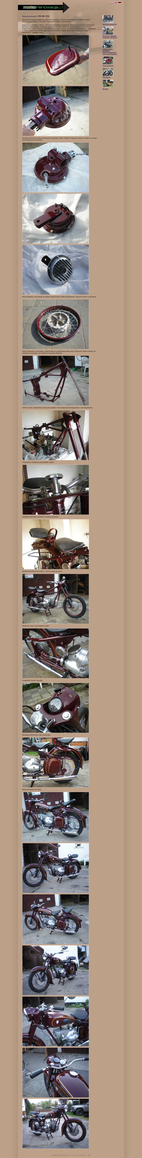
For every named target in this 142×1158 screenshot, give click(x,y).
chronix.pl (74, 1155)
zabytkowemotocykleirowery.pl (60, 1155)
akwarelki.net (82, 1155)
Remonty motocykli (29, 16)
